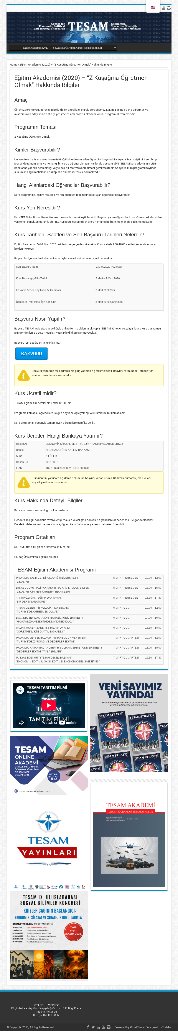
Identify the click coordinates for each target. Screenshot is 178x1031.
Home (13, 64)
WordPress (137, 1027)
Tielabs (166, 1027)
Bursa (36, 217)
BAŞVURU (31, 353)
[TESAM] (89, 27)
